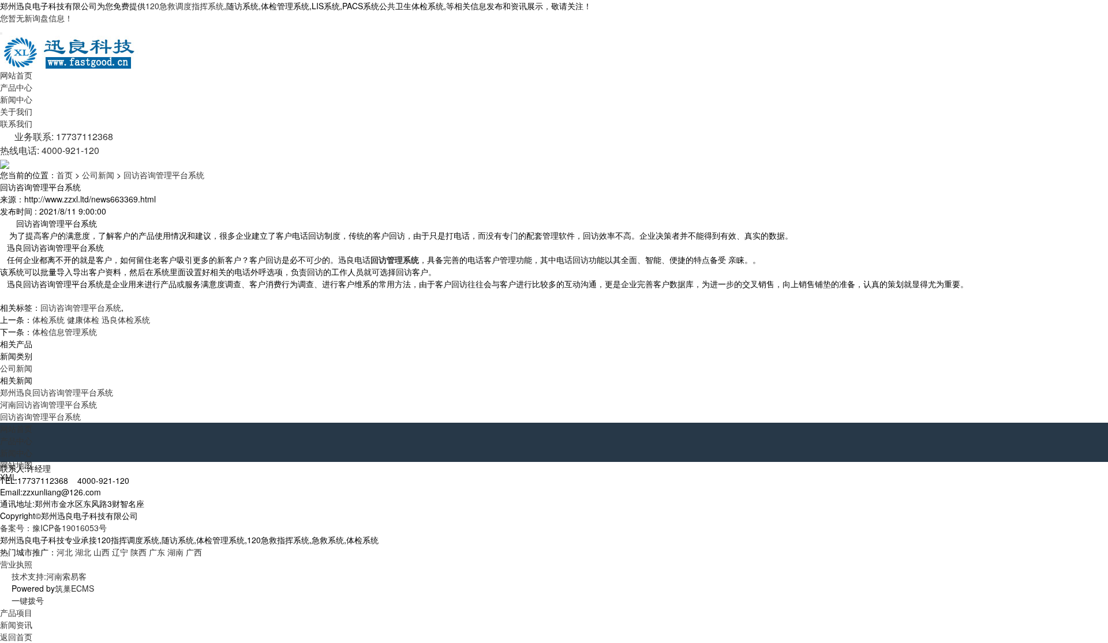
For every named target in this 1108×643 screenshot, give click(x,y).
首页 (65, 175)
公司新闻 (98, 175)
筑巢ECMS (74, 588)
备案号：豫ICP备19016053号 (53, 527)
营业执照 (16, 564)
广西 (194, 552)
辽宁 (120, 552)
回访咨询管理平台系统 (163, 175)
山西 (101, 552)
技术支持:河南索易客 (49, 576)
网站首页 (16, 75)
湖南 (175, 552)
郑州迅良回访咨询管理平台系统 (56, 392)
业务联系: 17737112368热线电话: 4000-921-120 (56, 143)
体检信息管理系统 (64, 331)
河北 (65, 552)
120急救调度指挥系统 (184, 6)
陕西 (138, 552)
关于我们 (16, 111)
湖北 (83, 552)
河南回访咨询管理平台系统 (48, 404)
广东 (157, 552)
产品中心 (16, 87)
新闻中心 (16, 99)
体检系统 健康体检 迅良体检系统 (91, 319)
